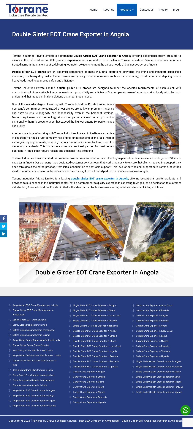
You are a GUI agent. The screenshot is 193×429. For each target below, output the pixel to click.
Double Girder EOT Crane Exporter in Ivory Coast (97, 346)
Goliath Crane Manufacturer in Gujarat (31, 335)
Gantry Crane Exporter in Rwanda (152, 310)
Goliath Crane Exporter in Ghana (152, 325)
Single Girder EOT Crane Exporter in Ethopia (94, 305)
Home (93, 9)
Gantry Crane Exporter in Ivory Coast (154, 305)
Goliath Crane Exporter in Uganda (152, 356)
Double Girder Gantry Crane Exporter (31, 345)
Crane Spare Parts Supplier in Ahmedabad (33, 375)
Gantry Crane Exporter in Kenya (88, 387)
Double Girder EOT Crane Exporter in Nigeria (95, 351)
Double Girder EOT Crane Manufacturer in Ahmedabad (153, 420)
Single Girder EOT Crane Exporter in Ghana (94, 310)
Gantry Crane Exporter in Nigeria (89, 392)
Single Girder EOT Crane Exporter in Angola (34, 390)
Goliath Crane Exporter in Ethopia (152, 320)
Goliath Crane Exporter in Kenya (151, 336)
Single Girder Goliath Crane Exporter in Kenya (158, 376)
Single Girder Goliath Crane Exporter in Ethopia (159, 366)
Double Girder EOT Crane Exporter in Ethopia (95, 336)
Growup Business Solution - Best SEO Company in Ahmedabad (83, 420)
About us (108, 9)
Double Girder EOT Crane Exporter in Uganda (95, 366)
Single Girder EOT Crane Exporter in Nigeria (34, 400)
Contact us (146, 9)
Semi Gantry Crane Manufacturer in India (33, 350)
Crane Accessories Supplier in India (30, 385)
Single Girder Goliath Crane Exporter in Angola (158, 361)
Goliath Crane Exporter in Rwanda (152, 346)
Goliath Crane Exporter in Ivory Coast (154, 331)
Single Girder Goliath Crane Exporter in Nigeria (159, 381)
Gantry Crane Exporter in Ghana (88, 381)
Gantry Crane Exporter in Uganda (89, 402)
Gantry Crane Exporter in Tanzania (90, 397)
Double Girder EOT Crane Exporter (29, 319)
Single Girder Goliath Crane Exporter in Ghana (158, 371)
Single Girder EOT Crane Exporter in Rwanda (95, 320)
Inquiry (163, 9)
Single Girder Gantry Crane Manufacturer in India (36, 340)
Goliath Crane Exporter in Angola (152, 315)
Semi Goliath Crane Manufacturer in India (33, 370)
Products (125, 9)
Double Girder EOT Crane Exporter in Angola (95, 331)
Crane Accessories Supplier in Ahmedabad (33, 380)
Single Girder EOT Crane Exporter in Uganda (34, 405)
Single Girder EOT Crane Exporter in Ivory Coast (96, 315)
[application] (132, 10)
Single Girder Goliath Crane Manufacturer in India (37, 355)
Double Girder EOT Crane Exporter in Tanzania (96, 361)
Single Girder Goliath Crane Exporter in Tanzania (159, 387)
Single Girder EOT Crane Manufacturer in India (35, 305)
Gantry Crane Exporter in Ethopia (89, 376)
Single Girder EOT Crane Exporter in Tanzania (95, 325)
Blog (176, 9)
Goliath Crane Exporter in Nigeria (152, 341)
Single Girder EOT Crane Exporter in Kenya (33, 395)
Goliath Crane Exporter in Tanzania (153, 351)
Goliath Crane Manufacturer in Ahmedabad (34, 330)
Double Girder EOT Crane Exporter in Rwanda (95, 356)
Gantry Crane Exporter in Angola (89, 371)
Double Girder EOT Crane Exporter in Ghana (94, 341)
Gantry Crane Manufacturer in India (30, 324)
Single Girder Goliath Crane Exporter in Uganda (159, 392)
